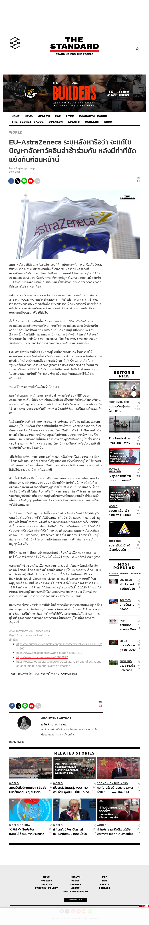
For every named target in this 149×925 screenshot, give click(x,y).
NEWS (29, 116)
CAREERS (92, 122)
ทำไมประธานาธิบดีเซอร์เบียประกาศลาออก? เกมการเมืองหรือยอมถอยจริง (115, 831)
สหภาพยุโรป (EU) (29, 673)
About (75, 888)
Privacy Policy (46, 888)
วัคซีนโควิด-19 (50, 673)
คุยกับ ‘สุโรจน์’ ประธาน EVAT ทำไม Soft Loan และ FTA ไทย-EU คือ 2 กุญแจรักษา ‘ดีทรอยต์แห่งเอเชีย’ (115, 790)
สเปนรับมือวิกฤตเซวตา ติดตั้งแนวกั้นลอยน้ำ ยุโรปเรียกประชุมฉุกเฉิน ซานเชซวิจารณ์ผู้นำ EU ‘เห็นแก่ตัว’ (27, 790)
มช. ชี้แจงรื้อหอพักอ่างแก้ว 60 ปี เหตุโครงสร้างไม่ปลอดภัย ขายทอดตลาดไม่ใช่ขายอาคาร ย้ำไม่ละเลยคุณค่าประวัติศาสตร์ (128, 668)
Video (75, 881)
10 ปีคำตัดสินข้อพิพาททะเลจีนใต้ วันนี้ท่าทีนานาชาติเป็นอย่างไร (26, 831)
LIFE (70, 116)
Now (104, 881)
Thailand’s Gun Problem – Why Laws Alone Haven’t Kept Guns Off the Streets (119, 440)
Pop (104, 877)
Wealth (75, 877)
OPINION (56, 122)
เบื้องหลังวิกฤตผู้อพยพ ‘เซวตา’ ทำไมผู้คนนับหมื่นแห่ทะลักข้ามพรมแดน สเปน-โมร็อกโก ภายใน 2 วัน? (71, 790)
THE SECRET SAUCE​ (28, 122)
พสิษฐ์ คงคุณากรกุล (24, 168)
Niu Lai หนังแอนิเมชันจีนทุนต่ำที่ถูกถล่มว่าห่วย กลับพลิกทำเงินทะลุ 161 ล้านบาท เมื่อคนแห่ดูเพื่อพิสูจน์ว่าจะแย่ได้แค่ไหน (127, 586)
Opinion (46, 884)
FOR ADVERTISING (75, 892)
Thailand (115, 471)
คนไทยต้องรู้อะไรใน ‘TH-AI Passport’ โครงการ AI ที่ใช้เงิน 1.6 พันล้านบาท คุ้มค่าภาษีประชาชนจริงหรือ (119, 408)
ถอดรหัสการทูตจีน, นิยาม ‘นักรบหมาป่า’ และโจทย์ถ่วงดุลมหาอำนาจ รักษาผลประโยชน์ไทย (128, 647)
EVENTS (74, 122)
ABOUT (109, 122)
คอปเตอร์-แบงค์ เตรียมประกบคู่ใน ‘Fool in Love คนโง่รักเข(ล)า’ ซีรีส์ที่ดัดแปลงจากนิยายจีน (128, 627)
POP (58, 116)
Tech (127, 402)
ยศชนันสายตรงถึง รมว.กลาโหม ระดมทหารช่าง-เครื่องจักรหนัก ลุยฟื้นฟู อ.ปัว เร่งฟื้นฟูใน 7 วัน (128, 607)
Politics (125, 600)
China (123, 641)
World (16, 132)
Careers (75, 884)
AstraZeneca (69, 673)
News (46, 877)
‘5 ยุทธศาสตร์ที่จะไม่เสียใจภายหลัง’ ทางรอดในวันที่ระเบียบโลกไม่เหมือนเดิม (120, 478)
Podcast (46, 881)
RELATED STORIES (74, 753)
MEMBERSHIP (75, 899)
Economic (115, 402)
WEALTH (44, 116)
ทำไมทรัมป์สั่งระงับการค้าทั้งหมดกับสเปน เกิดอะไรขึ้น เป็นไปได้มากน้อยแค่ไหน (70, 831)
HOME (16, 116)
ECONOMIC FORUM (93, 116)
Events (105, 884)
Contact (104, 888)
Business (126, 580)
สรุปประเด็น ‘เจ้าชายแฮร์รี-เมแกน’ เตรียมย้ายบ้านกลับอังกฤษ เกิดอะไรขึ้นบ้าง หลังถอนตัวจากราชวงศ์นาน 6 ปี (120, 513)
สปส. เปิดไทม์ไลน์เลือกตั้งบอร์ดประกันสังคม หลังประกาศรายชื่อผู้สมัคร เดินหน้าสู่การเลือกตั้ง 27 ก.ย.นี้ (119, 547)
